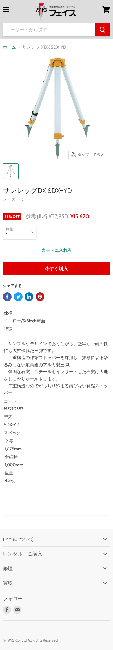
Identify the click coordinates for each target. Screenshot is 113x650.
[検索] (102, 29)
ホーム (9, 47)
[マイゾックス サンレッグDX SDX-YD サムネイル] (10, 171)
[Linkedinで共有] (29, 296)
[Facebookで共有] (7, 296)
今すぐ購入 (56, 268)
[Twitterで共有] (18, 296)
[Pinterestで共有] (40, 296)
